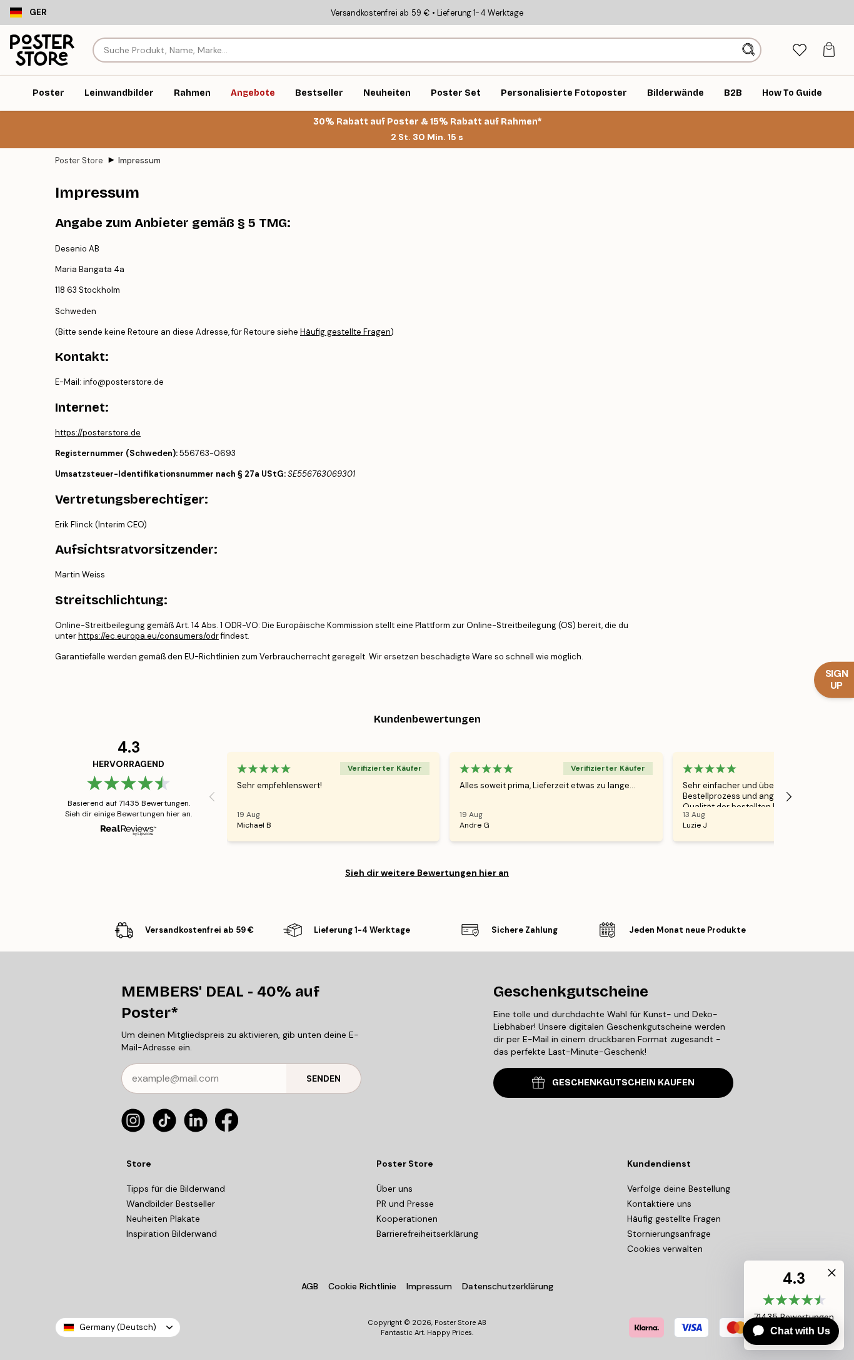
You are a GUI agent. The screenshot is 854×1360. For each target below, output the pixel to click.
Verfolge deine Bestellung (678, 1188)
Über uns (394, 1188)
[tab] (799, 50)
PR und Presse (405, 1203)
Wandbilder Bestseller (170, 1203)
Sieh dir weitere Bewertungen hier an (427, 872)
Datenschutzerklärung (507, 1286)
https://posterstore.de (98, 432)
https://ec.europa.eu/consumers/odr (148, 636)
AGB (309, 1286)
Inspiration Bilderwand (171, 1233)
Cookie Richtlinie (362, 1286)
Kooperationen (407, 1218)
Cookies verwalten (665, 1248)
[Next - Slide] (789, 796)
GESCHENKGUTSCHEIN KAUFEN (623, 1082)
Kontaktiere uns (659, 1203)
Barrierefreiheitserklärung (427, 1233)
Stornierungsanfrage (669, 1233)
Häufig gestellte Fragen (345, 332)
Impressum (139, 160)
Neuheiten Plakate (163, 1218)
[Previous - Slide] (212, 796)
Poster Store (79, 160)
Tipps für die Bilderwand (175, 1188)
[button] (829, 1276)
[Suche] (749, 50)
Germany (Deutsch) (117, 1327)
